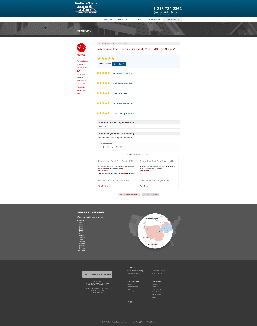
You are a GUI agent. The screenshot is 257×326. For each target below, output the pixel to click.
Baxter (81, 228)
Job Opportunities (82, 68)
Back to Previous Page (129, 194)
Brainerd (81, 235)
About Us (137, 20)
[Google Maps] (131, 302)
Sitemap (154, 322)
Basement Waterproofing (135, 271)
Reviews (80, 77)
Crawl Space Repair (158, 271)
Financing (80, 64)
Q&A (78, 71)
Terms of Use (145, 322)
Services (108, 20)
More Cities (81, 251)
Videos (79, 94)
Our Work (122, 20)
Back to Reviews (150, 194)
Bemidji (81, 230)
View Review (103, 171)
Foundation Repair (133, 273)
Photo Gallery (81, 87)
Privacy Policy (135, 322)
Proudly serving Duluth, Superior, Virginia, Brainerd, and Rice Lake (165, 13)
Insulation (155, 276)
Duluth (123, 173)
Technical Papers (82, 61)
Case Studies (81, 84)
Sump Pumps (131, 276)
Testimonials (81, 74)
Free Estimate (172, 20)
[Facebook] (128, 302)
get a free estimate (97, 274)
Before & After (81, 90)
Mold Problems (157, 273)
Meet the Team (82, 80)
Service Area (154, 20)
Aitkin (80, 222)
